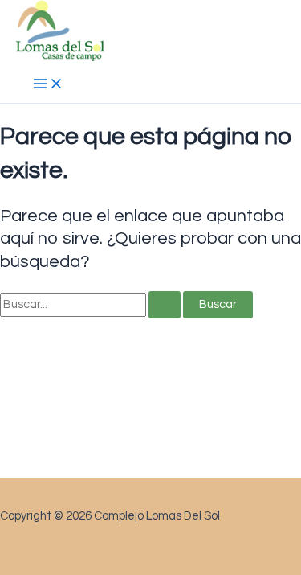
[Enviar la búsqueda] (164, 305)
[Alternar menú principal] (48, 85)
